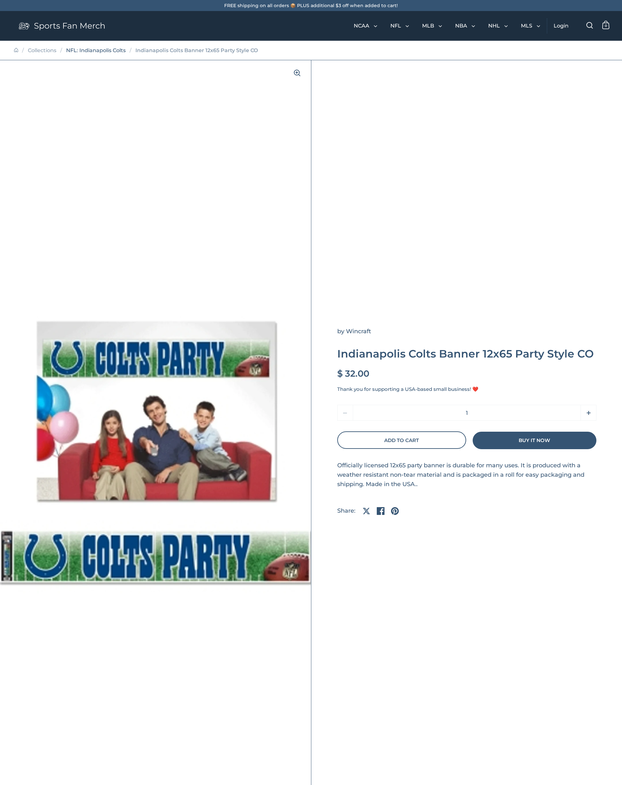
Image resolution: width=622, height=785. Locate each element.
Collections (42, 50)
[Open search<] (589, 25)
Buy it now (534, 440)
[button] (588, 413)
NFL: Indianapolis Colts (96, 50)
